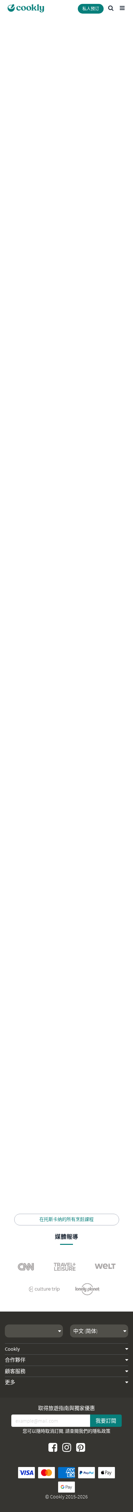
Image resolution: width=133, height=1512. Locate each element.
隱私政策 (101, 1431)
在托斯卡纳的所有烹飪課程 (66, 1219)
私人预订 (90, 8)
